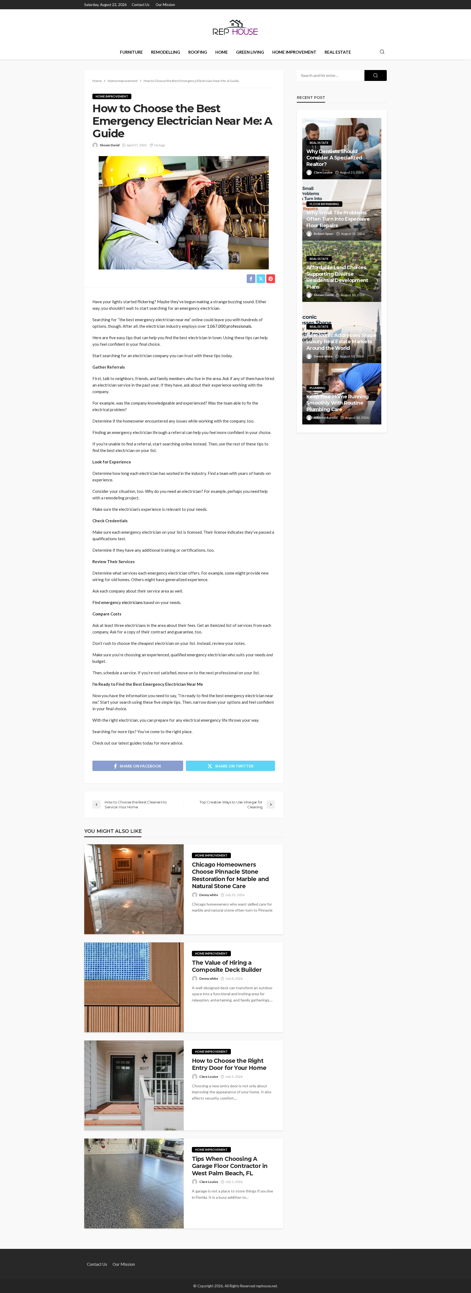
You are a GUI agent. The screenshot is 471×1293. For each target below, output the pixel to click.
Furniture (131, 52)
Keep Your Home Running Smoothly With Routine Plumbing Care (337, 403)
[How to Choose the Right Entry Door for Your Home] (134, 1085)
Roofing (197, 52)
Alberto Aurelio (326, 417)
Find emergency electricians (117, 602)
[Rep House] (235, 27)
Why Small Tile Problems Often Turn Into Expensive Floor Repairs (338, 219)
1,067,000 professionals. (229, 326)
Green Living (250, 52)
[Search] (382, 52)
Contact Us (140, 4)
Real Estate (338, 52)
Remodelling (165, 52)
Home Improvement (294, 52)
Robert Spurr (324, 234)
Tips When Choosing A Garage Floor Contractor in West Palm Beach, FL (229, 1166)
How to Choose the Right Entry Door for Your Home (229, 1064)
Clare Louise (208, 1077)
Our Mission (165, 4)
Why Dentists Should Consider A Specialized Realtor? (334, 157)
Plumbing (317, 388)
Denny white (208, 895)
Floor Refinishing (324, 204)
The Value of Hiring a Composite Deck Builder (227, 966)
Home (221, 52)
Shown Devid (109, 145)
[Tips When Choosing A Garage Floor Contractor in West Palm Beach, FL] (134, 1183)
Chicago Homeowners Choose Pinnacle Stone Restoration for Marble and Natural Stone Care (230, 875)
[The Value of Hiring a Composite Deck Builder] (134, 987)
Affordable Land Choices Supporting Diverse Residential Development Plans (337, 277)
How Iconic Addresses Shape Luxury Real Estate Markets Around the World (341, 341)
